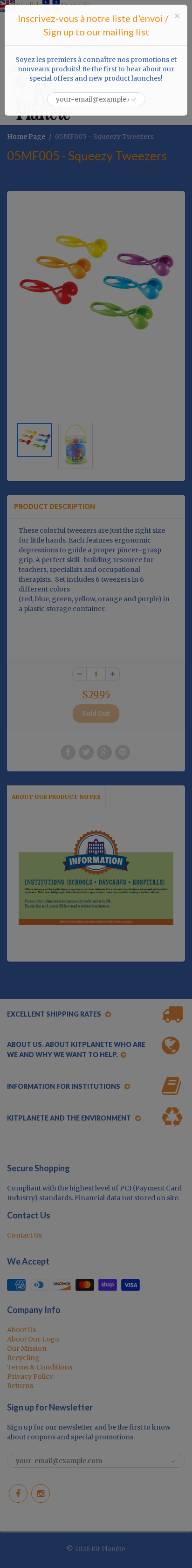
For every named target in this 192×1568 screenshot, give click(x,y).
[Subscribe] (133, 99)
